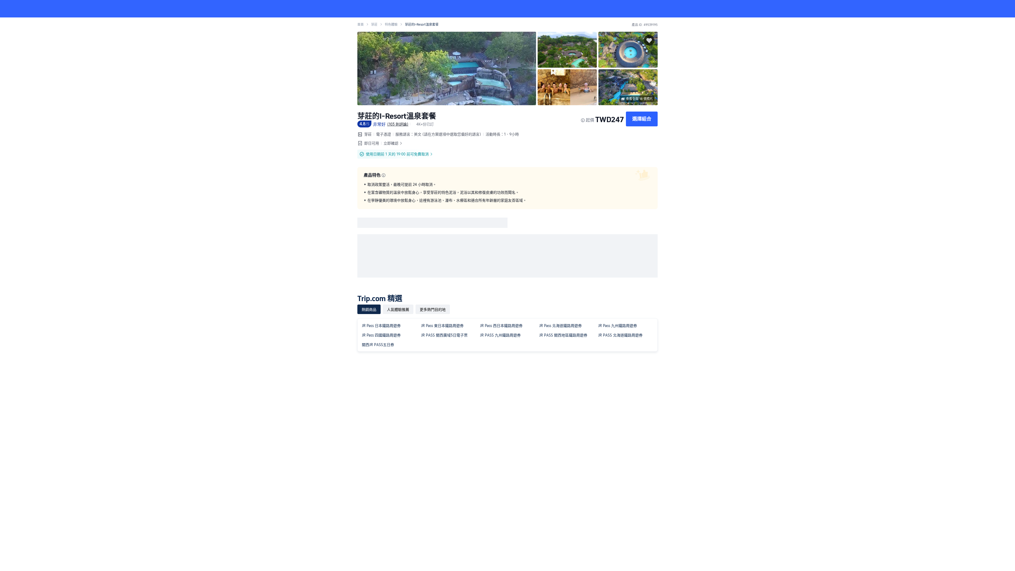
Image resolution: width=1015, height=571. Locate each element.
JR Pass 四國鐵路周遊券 (381, 335)
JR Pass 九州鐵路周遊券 (617, 326)
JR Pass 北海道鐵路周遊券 (560, 326)
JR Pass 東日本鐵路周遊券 (442, 326)
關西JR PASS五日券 (378, 345)
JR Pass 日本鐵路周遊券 (381, 326)
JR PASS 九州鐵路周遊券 (500, 335)
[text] (507, 192)
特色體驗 (391, 24)
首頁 (360, 24)
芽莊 (374, 24)
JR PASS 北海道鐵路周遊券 (620, 335)
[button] (734, 8)
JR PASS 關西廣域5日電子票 (444, 335)
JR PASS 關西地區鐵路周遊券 (563, 335)
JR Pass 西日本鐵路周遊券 (501, 326)
